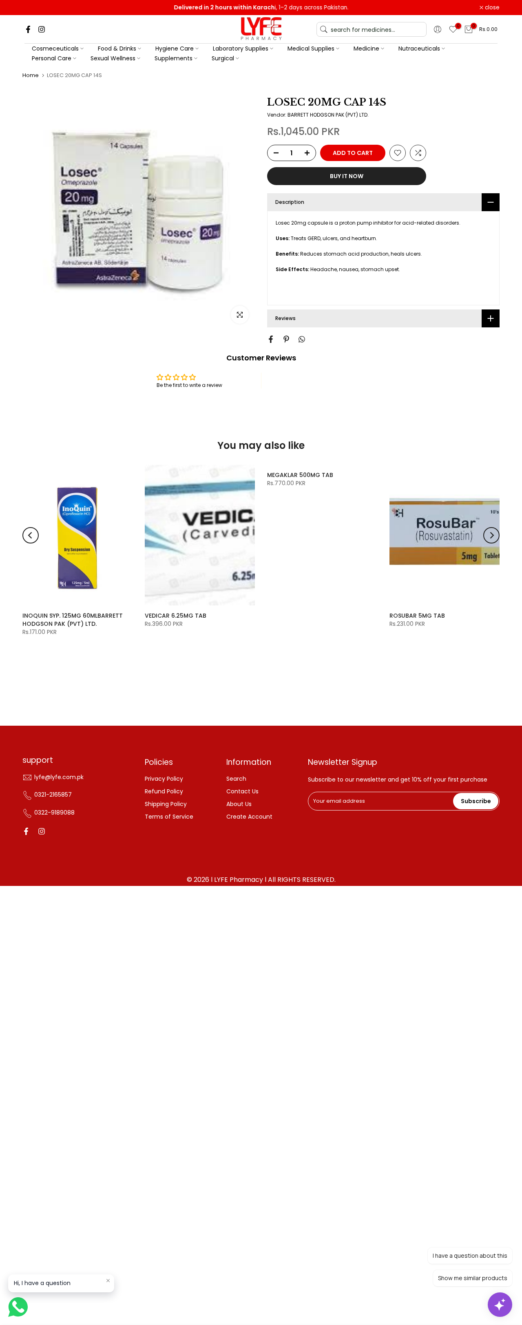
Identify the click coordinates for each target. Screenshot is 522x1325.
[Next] (491, 535)
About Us (239, 804)
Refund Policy (164, 791)
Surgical (223, 58)
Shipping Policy (166, 804)
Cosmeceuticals (55, 48)
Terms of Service (169, 817)
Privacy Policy (164, 779)
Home (30, 75)
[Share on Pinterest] (286, 339)
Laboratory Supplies (240, 48)
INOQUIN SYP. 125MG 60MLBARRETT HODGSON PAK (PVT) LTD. (72, 620)
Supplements (173, 58)
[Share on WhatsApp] (301, 339)
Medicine (366, 48)
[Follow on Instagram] (41, 29)
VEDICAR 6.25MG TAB (175, 616)
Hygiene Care (174, 48)
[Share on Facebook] (270, 339)
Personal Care (51, 58)
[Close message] (108, 1280)
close (34, 8)
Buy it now (346, 176)
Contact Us (242, 791)
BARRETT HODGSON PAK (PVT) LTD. (328, 114)
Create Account (249, 817)
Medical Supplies (311, 48)
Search (236, 779)
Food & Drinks (117, 48)
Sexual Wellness (113, 58)
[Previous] (30, 535)
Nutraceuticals (419, 48)
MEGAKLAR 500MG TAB (300, 475)
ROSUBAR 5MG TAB (417, 616)
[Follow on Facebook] (28, 29)
